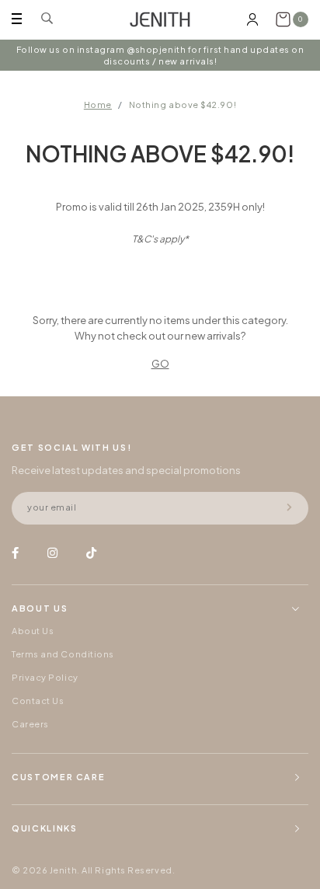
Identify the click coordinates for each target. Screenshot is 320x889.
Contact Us (38, 700)
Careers (30, 724)
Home (98, 104)
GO (160, 363)
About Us (33, 630)
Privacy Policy (45, 677)
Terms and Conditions (63, 654)
